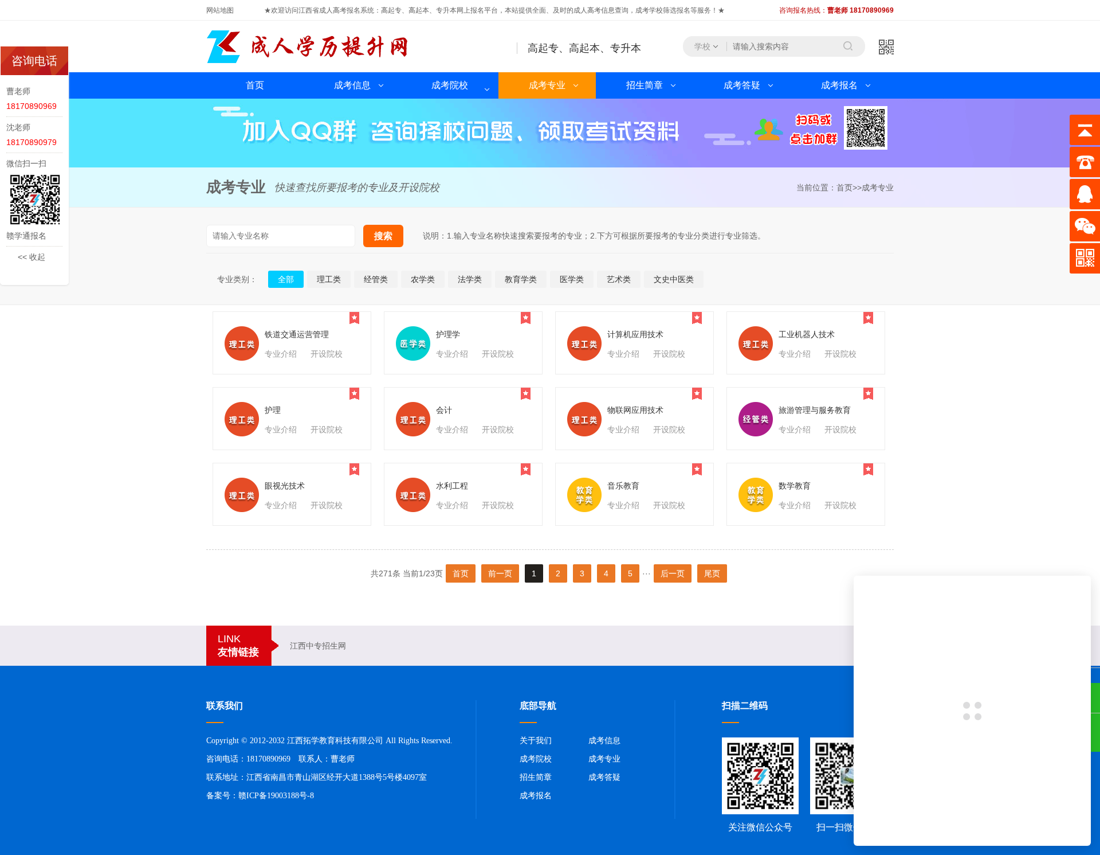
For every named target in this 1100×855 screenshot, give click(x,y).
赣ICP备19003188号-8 (276, 795)
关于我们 (536, 740)
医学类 (572, 279)
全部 (286, 279)
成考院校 (449, 85)
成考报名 (839, 85)
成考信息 (352, 85)
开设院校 (327, 353)
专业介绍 (281, 353)
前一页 (500, 573)
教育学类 (521, 279)
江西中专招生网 (318, 645)
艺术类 (619, 279)
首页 (255, 85)
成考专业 (547, 85)
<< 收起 (31, 256)
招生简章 (644, 85)
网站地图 (220, 10)
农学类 (423, 279)
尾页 (712, 573)
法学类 (470, 279)
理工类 (329, 279)
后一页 (673, 573)
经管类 (376, 279)
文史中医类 (674, 279)
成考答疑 (742, 85)
